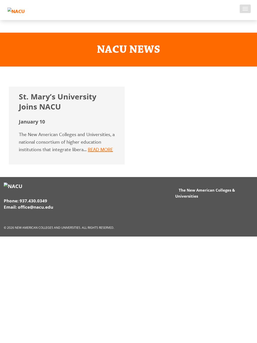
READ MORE (100, 149)
